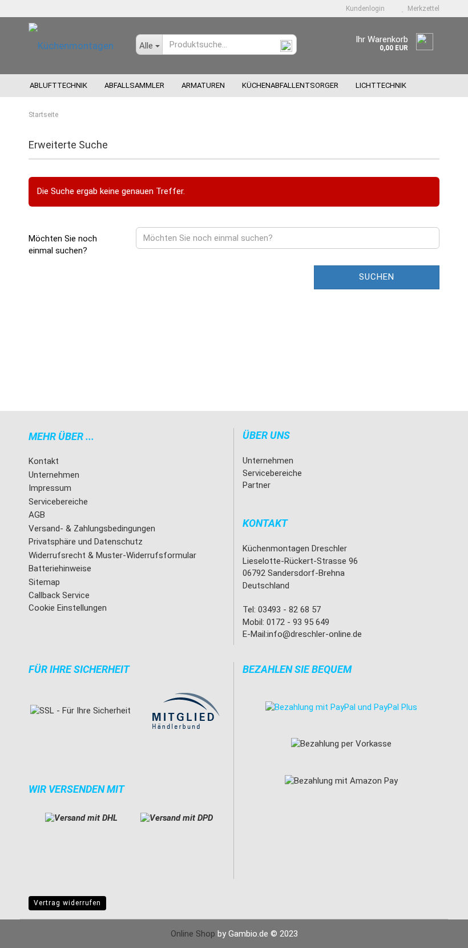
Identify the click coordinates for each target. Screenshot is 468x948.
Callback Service (59, 595)
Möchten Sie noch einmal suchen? (63, 244)
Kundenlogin (363, 9)
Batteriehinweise (60, 568)
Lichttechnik (381, 85)
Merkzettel (421, 9)
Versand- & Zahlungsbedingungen (92, 528)
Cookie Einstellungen (68, 608)
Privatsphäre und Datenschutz (86, 541)
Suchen (376, 277)
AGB (37, 515)
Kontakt (44, 461)
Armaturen (203, 85)
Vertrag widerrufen (67, 903)
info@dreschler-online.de (314, 634)
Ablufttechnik (58, 85)
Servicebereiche (58, 502)
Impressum (50, 488)
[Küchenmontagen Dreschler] (74, 45)
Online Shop (193, 934)
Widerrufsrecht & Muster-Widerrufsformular (112, 555)
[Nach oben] (436, 931)
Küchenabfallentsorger (290, 85)
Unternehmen (54, 475)
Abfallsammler (134, 85)
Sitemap (44, 582)
